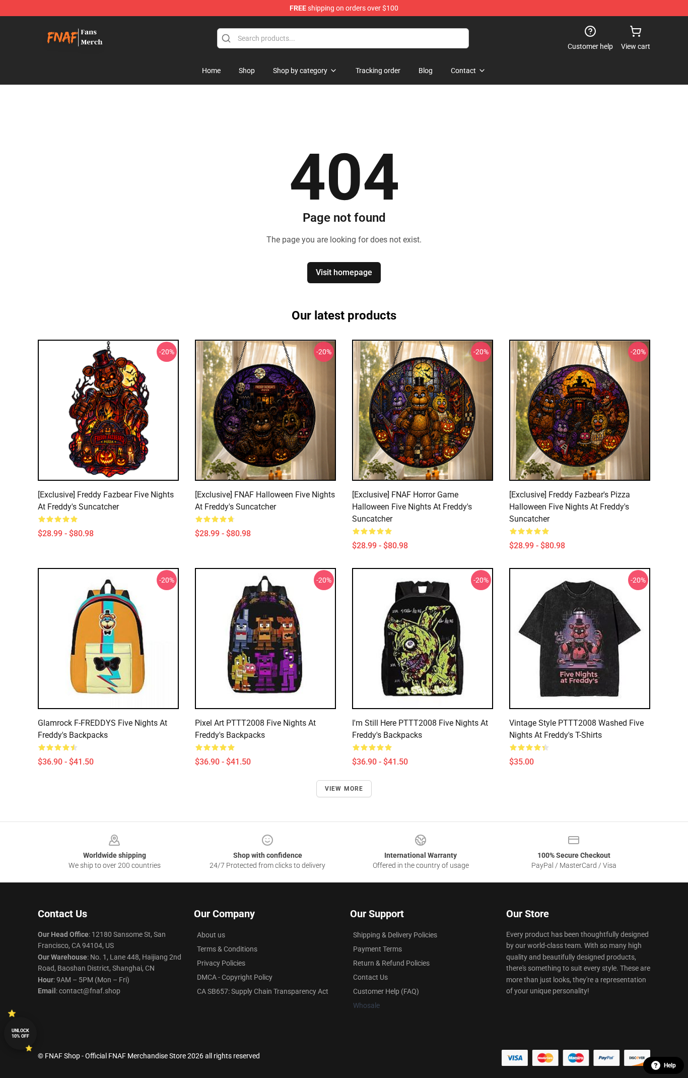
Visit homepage (344, 272)
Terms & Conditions (227, 949)
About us (211, 935)
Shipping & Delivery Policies (395, 935)
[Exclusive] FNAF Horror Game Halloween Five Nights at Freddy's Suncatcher (412, 507)
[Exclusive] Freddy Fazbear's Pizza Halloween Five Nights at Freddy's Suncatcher (569, 507)
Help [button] (670, 1065)
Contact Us (370, 977)
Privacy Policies (221, 963)
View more (344, 788)
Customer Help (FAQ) (386, 991)
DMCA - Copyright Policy (234, 977)
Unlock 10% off (20, 1033)
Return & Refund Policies (391, 963)
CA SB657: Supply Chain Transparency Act (262, 991)
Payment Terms (377, 949)
